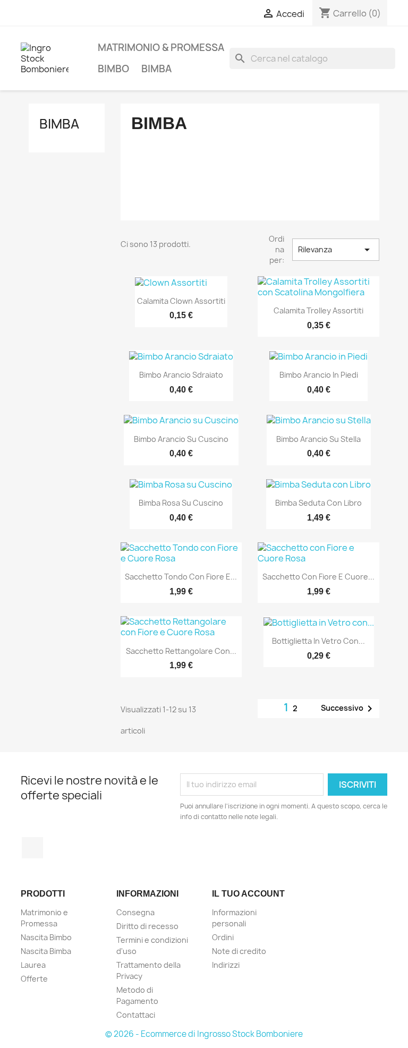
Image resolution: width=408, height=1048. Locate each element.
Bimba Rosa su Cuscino (181, 503)
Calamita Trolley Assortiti (318, 310)
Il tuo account (248, 893)
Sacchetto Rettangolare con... (181, 651)
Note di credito (239, 951)
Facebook (32, 847)
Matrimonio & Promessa (161, 47)
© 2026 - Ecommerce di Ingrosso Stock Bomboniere (204, 1034)
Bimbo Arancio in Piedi (318, 375)
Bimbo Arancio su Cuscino (181, 439)
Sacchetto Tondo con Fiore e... (181, 577)
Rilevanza (335, 249)
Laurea (33, 965)
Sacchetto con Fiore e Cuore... (318, 577)
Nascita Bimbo (46, 937)
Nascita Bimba (46, 951)
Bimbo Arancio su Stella (318, 439)
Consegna (135, 912)
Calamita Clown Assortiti (181, 301)
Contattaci (135, 1015)
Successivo (348, 708)
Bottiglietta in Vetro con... (318, 641)
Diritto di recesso (147, 926)
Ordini (223, 937)
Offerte (34, 979)
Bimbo (113, 68)
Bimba (156, 68)
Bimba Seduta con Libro (318, 503)
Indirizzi (226, 965)
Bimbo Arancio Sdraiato (181, 375)
